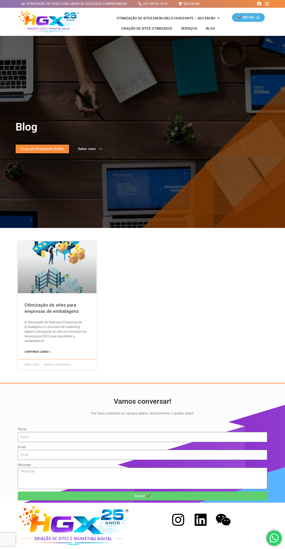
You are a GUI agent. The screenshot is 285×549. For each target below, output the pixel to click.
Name (22, 429)
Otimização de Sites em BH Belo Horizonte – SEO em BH (165, 18)
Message (24, 465)
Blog (210, 29)
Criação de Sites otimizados (146, 29)
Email (22, 447)
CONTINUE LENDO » (37, 351)
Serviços (189, 29)
